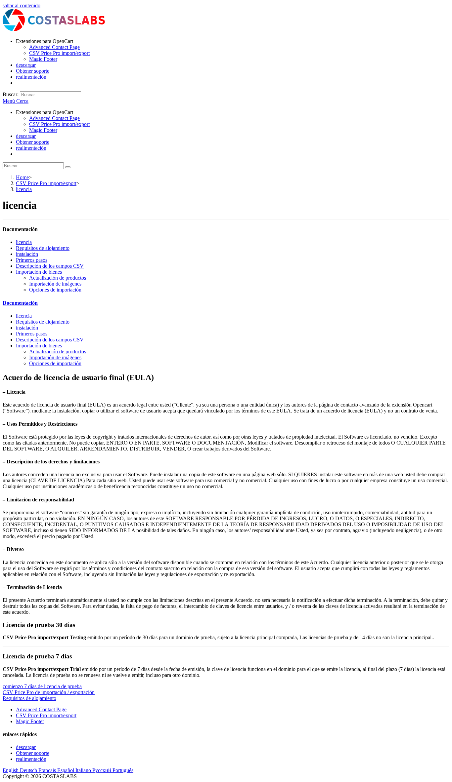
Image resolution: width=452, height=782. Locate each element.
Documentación (20, 303)
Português (123, 770)
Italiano (83, 770)
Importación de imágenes (55, 284)
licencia (24, 242)
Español (66, 770)
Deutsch (29, 770)
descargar (26, 136)
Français (47, 770)
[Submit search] (67, 167)
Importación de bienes (39, 272)
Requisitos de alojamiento (42, 248)
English (11, 770)
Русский (102, 770)
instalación (27, 254)
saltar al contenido (21, 5)
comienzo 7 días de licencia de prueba (42, 686)
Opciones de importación (55, 290)
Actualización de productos (57, 278)
